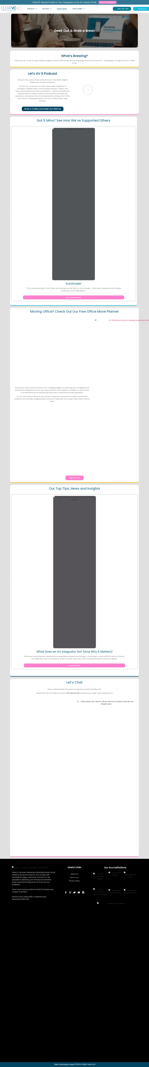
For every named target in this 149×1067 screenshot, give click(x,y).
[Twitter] (74, 892)
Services (45, 9)
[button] (88, 90)
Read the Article (108, 2)
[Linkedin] (83, 892)
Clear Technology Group (64, 1064)
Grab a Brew (62, 9)
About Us (74, 874)
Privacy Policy (74, 881)
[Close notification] (146, 2)
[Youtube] (79, 892)
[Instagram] (70, 892)
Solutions (30, 9)
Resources (74, 877)
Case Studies (77, 9)
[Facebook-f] (66, 892)
